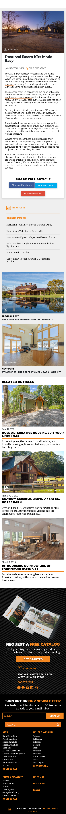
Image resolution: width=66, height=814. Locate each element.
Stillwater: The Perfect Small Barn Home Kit (31, 370)
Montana (37, 754)
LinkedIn (32, 687)
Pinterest (23, 687)
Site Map (46, 809)
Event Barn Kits (9, 757)
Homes (5, 781)
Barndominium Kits (11, 762)
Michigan (37, 751)
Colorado (37, 742)
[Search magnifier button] (58, 725)
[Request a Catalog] (33, 618)
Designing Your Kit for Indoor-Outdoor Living (29, 224)
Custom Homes (9, 795)
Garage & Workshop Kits (13, 754)
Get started (33, 659)
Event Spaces (8, 789)
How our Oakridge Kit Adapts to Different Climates (31, 237)
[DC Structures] (27, 668)
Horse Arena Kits (10, 745)
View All (11, 769)
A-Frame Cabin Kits (11, 751)
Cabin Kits (6, 748)
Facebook (19, 687)
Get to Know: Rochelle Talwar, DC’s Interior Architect (28, 260)
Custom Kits (7, 760)
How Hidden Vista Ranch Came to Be (24, 231)
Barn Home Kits (9, 736)
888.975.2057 (25, 682)
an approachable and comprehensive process (31, 83)
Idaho (36, 748)
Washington (38, 762)
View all (42, 766)
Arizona (36, 736)
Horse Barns (8, 784)
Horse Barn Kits (9, 742)
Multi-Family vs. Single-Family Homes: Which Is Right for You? (30, 245)
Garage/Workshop (10, 792)
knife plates (32, 154)
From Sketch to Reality (17, 252)
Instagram (36, 687)
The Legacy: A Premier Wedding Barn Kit (27, 318)
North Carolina (40, 757)
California (37, 739)
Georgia (36, 745)
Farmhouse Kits (9, 739)
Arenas (5, 787)
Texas (36, 760)
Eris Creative (37, 68)
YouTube (27, 687)
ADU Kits (6, 765)
